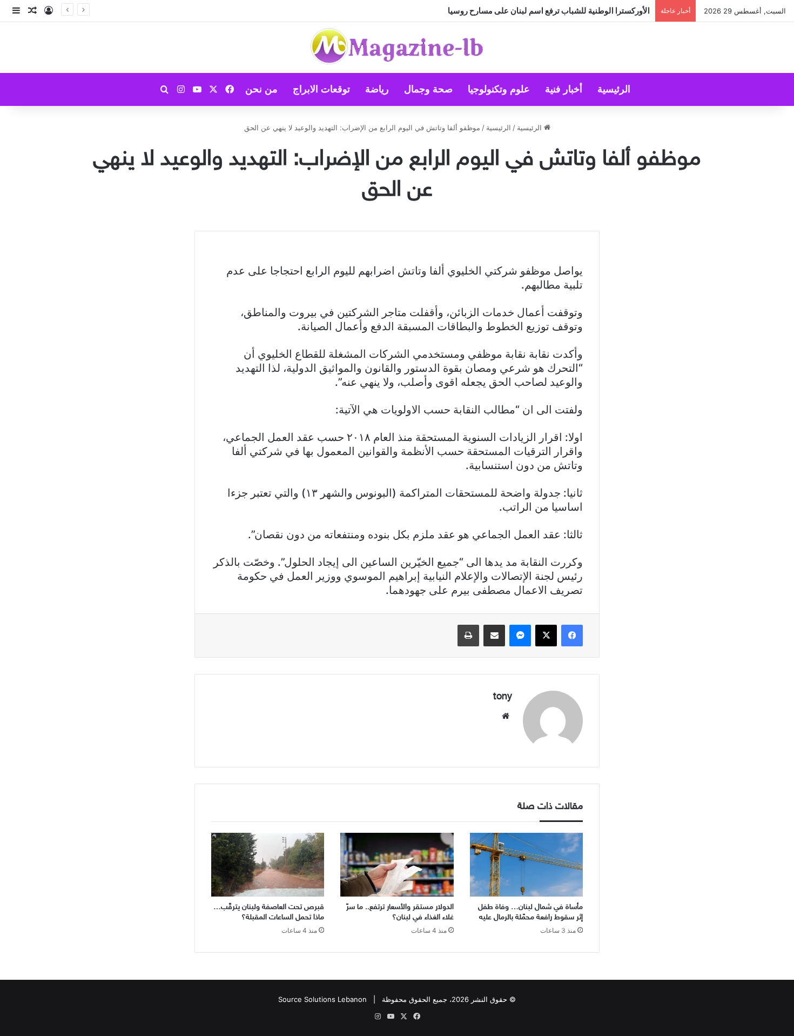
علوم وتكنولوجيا (499, 89)
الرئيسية (613, 89)
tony (502, 697)
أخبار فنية (563, 89)
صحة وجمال (428, 89)
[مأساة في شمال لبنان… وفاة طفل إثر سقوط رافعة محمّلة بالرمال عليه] (526, 865)
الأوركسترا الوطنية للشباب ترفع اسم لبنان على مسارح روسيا (549, 10)
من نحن (261, 89)
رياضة (377, 89)
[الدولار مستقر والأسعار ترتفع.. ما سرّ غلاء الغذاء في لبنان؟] (396, 865)
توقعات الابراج (321, 89)
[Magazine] (397, 48)
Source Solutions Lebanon (322, 999)
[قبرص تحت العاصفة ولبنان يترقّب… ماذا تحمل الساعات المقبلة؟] (267, 865)
